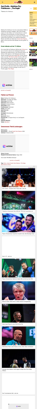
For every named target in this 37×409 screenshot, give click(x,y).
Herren (31, 14)
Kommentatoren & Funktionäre (33, 23)
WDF (18, 55)
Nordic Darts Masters (22, 39)
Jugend (31, 17)
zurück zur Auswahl (5, 90)
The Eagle (23, 163)
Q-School (24, 49)
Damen (31, 16)
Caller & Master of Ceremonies (33, 20)
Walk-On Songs (33, 25)
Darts (5, 163)
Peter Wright (11, 68)
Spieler (31, 12)
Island (8, 163)
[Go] (35, 8)
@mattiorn (7, 122)
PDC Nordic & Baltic (13, 57)
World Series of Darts (6, 164)
